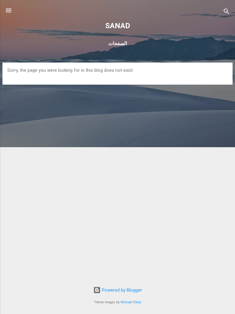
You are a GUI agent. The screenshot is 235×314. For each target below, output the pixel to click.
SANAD (117, 25)
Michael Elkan (131, 302)
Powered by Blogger (121, 290)
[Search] (226, 12)
